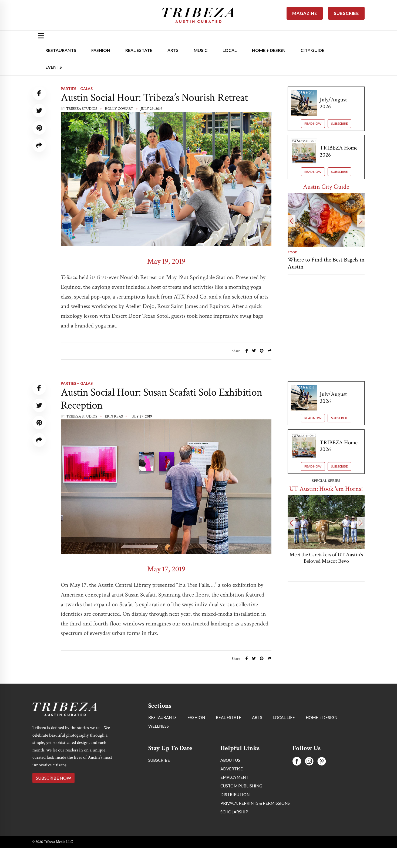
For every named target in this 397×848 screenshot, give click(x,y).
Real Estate (138, 50)
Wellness (158, 726)
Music (200, 50)
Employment (234, 777)
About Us (230, 760)
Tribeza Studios (81, 108)
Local (230, 50)
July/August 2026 (333, 103)
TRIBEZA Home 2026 (339, 151)
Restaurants (60, 50)
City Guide (312, 50)
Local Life (284, 717)
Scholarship (234, 811)
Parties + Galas (77, 88)
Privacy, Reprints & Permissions (255, 803)
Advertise (231, 768)
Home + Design (268, 50)
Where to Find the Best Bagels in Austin (326, 263)
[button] (291, 221)
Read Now (312, 123)
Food (292, 252)
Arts (173, 50)
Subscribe (339, 123)
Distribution (235, 794)
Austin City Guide (326, 187)
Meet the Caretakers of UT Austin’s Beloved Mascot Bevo (326, 558)
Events (53, 66)
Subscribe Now (53, 777)
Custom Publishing (241, 785)
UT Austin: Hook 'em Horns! (326, 489)
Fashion (100, 50)
